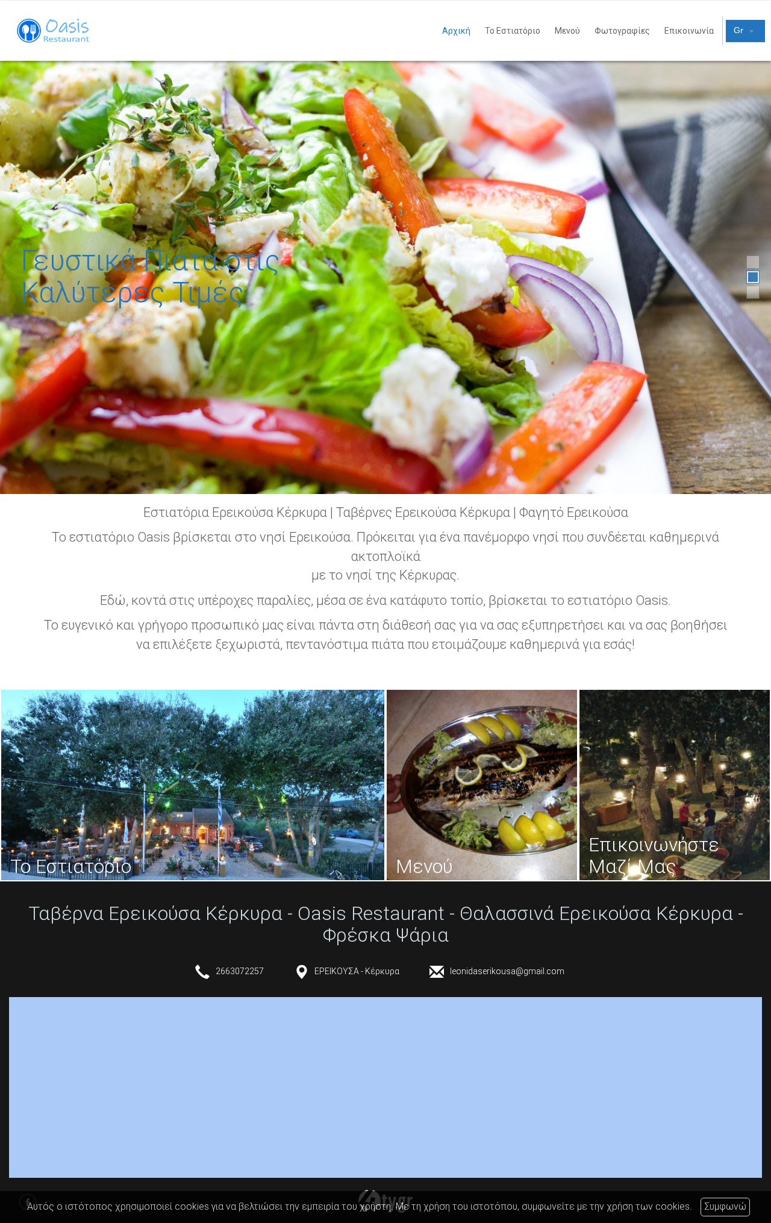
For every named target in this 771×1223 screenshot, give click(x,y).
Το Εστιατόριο (512, 31)
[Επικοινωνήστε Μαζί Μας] (674, 785)
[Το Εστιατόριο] (192, 785)
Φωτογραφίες (622, 31)
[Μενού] (482, 785)
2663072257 (240, 971)
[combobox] (745, 31)
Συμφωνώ (725, 1206)
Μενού (567, 31)
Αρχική (456, 31)
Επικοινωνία (689, 31)
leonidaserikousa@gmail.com (507, 971)
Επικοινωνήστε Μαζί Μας (653, 855)
